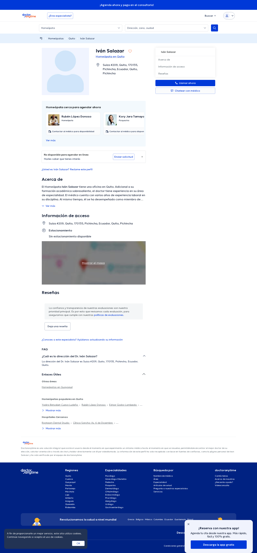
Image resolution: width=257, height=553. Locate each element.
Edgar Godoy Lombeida (123, 404)
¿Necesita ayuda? (224, 482)
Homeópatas (56, 38)
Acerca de (164, 59)
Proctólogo (110, 498)
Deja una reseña (57, 326)
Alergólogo (110, 501)
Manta (68, 485)
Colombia (158, 519)
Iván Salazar (87, 38)
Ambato (69, 498)
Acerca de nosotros (225, 479)
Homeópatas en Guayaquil (57, 387)
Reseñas (163, 73)
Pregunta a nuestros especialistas (171, 488)
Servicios (158, 491)
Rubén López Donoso (94, 404)
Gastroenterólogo (114, 507)
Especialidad (160, 482)
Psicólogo (110, 476)
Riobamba (70, 507)
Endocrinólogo (112, 494)
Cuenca (69, 479)
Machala (69, 491)
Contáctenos (221, 476)
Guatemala (180, 519)
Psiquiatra (110, 485)
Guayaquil (70, 482)
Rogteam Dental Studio (56, 422)
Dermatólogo (112, 488)
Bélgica (140, 519)
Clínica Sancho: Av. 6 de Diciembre (93, 422)
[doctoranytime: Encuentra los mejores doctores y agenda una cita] (41, 38)
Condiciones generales (175, 545)
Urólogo (109, 504)
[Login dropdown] (229, 15)
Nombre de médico (163, 476)
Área (156, 479)
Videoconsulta (222, 485)
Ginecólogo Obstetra (116, 479)
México (148, 519)
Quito (72, 38)
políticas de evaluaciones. (109, 315)
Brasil (190, 519)
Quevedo (69, 504)
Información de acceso (171, 66)
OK (78, 543)
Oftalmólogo (111, 491)
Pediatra (109, 482)
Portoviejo (70, 488)
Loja (67, 494)
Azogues (69, 501)
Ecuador (169, 519)
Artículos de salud (163, 485)
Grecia (131, 519)
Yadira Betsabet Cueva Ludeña (60, 404)
